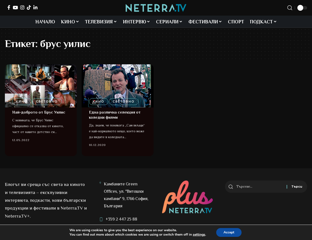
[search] (289, 8)
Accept (229, 232)
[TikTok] (29, 7)
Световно (47, 101)
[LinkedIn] (35, 7)
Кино (22, 101)
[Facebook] (8, 7)
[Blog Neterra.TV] (156, 8)
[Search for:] (260, 187)
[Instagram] (22, 7)
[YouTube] (15, 7)
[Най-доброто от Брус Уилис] (41, 85)
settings (199, 234)
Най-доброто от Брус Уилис (38, 112)
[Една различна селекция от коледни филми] (118, 85)
